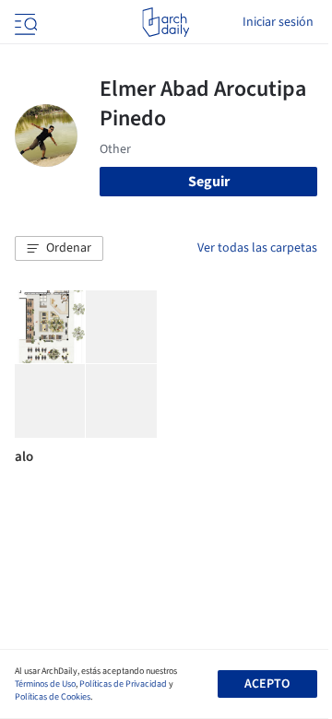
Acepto (267, 684)
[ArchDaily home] (165, 22)
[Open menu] (24, 22)
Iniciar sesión (278, 22)
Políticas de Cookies (52, 696)
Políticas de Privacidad (123, 684)
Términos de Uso (45, 684)
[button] (59, 249)
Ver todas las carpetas (257, 248)
